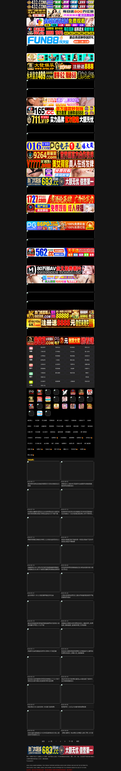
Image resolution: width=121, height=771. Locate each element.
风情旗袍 (43, 368)
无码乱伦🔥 (89, 437)
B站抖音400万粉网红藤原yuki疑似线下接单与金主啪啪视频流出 (76, 680)
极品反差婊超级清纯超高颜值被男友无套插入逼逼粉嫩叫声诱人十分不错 (44, 624)
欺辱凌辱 (43, 360)
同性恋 (87, 377)
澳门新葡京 (84, 432)
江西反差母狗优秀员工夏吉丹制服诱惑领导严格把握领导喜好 (77, 596)
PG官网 (37, 420)
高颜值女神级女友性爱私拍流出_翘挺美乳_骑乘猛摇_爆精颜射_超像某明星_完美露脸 (77, 624)
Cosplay (72, 351)
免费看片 (64, 443)
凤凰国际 (51, 426)
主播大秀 (30, 432)
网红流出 (72, 360)
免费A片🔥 (40, 449)
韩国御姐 (57, 356)
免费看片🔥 (55, 437)
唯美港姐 (72, 356)
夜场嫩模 (68, 432)
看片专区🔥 (57, 449)
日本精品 (57, 351)
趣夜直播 (60, 432)
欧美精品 (72, 347)
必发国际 (75, 432)
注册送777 (82, 420)
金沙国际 (46, 443)
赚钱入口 (66, 449)
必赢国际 (44, 426)
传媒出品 (43, 377)
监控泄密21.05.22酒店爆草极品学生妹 (41, 595)
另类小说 (43, 385)
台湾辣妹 (43, 356)
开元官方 (30, 443)
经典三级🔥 (31, 449)
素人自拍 (87, 351)
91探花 (58, 360)
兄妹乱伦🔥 (48, 449)
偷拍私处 (52, 432)
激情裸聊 (71, 437)
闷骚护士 (87, 368)
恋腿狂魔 (87, 364)
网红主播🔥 (31, 455)
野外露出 (87, 360)
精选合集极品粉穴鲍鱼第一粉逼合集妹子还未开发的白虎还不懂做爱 (77, 540)
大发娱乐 (30, 437)
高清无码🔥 (74, 449)
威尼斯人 (30, 420)
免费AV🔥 (83, 449)
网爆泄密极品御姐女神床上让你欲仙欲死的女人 (44, 539)
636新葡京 (64, 437)
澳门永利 (59, 420)
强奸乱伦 (57, 347)
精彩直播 (75, 426)
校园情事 (57, 381)
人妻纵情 (72, 381)
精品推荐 (43, 347)
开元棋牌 (44, 420)
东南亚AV (87, 356)
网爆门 (87, 373)
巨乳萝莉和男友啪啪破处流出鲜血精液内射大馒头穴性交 (77, 568)
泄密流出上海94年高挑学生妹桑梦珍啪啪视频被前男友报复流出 (76, 485)
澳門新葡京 (38, 437)
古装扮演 (43, 364)
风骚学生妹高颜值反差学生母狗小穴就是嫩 (42, 651)
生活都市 (43, 381)
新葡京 (29, 426)
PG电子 (67, 420)
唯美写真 (72, 373)
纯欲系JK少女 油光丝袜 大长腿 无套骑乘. (41, 707)
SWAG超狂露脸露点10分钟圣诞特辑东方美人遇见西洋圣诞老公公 (44, 734)
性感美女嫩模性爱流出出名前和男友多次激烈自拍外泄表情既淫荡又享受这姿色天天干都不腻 (44, 513)
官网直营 (51, 420)
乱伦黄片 (45, 432)
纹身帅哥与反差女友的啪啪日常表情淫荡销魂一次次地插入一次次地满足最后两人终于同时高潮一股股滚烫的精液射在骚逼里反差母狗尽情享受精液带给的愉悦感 (77, 514)
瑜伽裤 (72, 368)
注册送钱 (73, 420)
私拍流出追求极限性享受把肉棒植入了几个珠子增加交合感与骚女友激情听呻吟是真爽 (44, 680)
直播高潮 (68, 426)
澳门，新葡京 (55, 443)
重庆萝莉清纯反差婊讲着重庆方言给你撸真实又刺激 (44, 485)
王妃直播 (37, 432)
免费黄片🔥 (80, 437)
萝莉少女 (87, 347)
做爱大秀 (71, 443)
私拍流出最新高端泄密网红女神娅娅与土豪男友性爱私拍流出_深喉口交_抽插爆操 (77, 652)
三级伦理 (43, 351)
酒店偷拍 (90, 426)
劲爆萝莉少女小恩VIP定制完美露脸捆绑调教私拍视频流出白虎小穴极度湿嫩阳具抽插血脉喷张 (44, 568)
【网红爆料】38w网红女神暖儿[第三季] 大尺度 (77, 733)
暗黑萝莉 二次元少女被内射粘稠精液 (73, 707)
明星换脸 (57, 368)
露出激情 (57, 373)
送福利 (89, 420)
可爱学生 (72, 364)
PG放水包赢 (60, 426)
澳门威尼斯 (87, 443)
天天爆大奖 (38, 443)
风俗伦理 (87, 381)
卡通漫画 (43, 373)
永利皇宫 (46, 437)
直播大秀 (79, 443)
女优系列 (57, 364)
